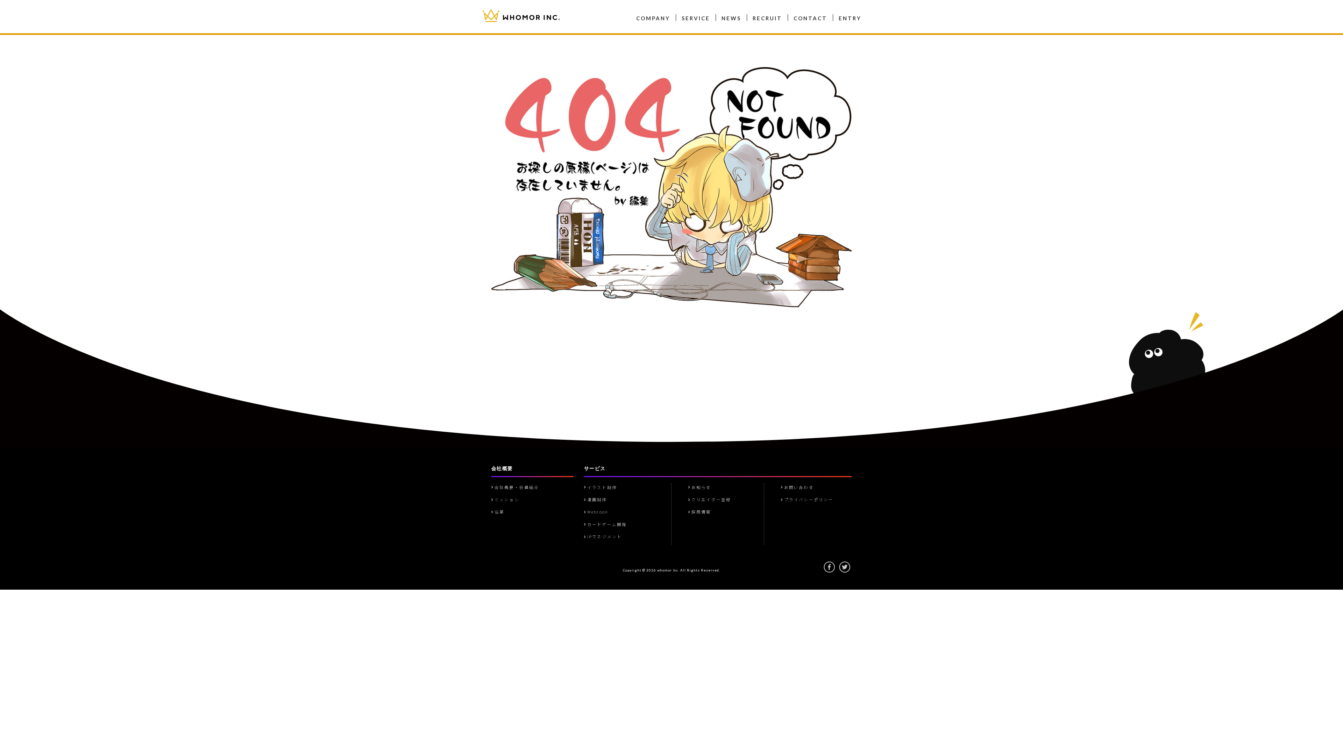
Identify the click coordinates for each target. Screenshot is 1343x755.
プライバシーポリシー (807, 499)
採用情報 (700, 512)
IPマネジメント (675, 11)
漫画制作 (596, 499)
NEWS (731, 18)
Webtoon (590, 11)
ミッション (506, 499)
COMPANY (653, 18)
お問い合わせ (797, 487)
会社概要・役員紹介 (516, 487)
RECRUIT (767, 18)
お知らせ (700, 487)
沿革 (580, 11)
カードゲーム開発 (630, 11)
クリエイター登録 (710, 499)
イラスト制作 (601, 487)
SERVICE (696, 18)
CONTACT (810, 18)
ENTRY (850, 18)
